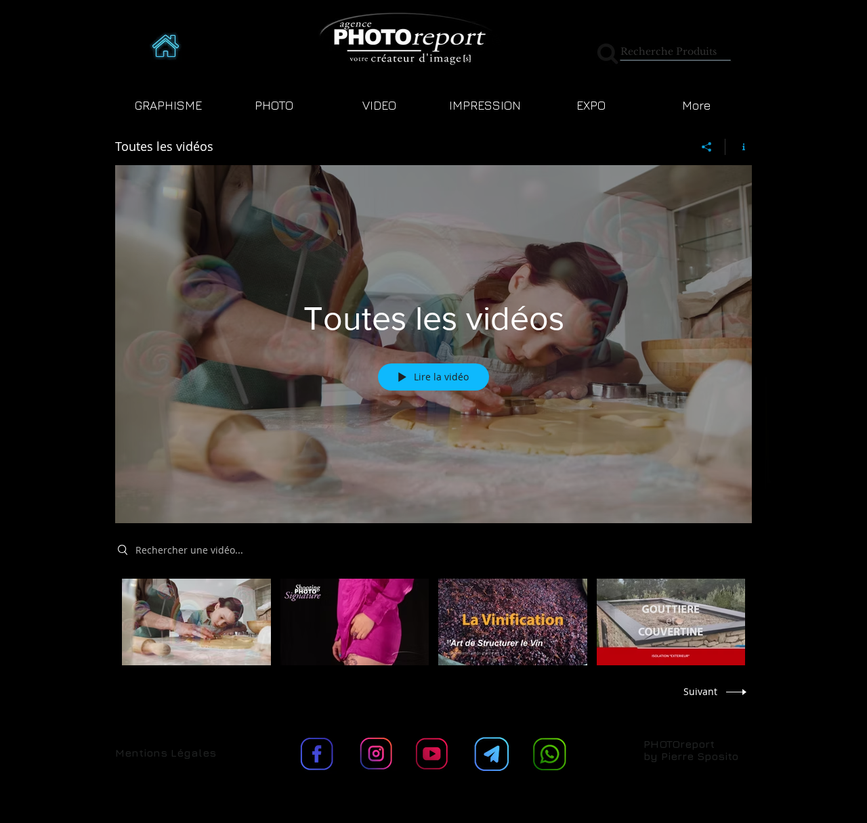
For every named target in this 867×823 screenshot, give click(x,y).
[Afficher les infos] (738, 147)
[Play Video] (196, 621)
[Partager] (706, 147)
